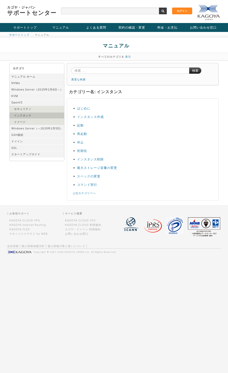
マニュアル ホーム (23, 76)
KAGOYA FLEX (19, 229)
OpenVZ (17, 102)
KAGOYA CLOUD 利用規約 (83, 224)
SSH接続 (17, 134)
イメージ (20, 122)
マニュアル (60, 27)
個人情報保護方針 (33, 246)
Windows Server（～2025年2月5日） (37, 128)
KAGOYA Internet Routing (27, 224)
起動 (80, 125)
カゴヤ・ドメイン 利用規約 (83, 229)
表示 (128, 56)
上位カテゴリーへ (84, 193)
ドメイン (17, 141)
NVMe (15, 83)
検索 (195, 70)
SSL (14, 147)
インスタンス (22, 115)
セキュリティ (22, 109)
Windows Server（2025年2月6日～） (37, 89)
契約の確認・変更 (131, 27)
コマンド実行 (87, 184)
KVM (14, 96)
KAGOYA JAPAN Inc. (77, 252)
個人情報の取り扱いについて (66, 246)
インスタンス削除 (90, 159)
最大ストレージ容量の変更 (97, 168)
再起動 (82, 134)
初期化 (82, 151)
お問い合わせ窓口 (203, 27)
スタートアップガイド (25, 154)
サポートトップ (25, 27)
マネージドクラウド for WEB (28, 233)
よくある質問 (96, 27)
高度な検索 (78, 79)
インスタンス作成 (90, 117)
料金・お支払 (167, 27)
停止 (80, 142)
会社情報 (13, 246)
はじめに (83, 108)
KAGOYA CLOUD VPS (24, 220)
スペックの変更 (88, 176)
